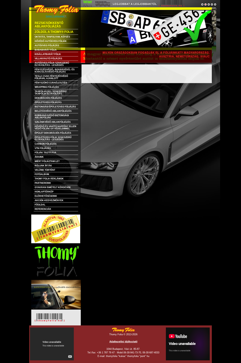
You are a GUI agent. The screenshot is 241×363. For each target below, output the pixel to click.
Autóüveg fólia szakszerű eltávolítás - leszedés (52, 64)
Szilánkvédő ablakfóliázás (53, 122)
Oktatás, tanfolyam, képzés (52, 37)
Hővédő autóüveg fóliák (51, 41)
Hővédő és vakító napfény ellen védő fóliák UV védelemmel (55, 127)
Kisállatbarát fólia (48, 54)
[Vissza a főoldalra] (56, 9)
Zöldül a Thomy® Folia (54, 31)
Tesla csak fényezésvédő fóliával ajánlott (51, 77)
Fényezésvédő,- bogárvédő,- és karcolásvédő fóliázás (55, 70)
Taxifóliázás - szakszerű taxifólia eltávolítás (50, 92)
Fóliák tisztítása (45, 152)
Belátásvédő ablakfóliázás (53, 111)
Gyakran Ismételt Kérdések (53, 187)
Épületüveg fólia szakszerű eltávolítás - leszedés (53, 138)
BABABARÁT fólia (46, 50)
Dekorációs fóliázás (48, 98)
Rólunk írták (43, 166)
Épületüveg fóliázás (48, 102)
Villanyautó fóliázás (48, 58)
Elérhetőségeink (46, 196)
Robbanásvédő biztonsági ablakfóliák (52, 116)
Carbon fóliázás (45, 144)
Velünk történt (45, 170)
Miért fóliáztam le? (47, 161)
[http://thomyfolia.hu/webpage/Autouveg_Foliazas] (120, 35)
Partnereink (43, 183)
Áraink (39, 157)
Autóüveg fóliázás (47, 45)
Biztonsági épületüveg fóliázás (55, 107)
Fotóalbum (42, 174)
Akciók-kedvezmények (49, 200)
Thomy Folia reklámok (49, 179)
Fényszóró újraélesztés (51, 83)
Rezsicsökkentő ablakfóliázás (49, 24)
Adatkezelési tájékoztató (123, 341)
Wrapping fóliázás (47, 87)
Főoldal (40, 205)
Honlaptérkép (44, 192)
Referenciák (43, 209)
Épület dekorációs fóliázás (53, 133)
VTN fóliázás (43, 148)
